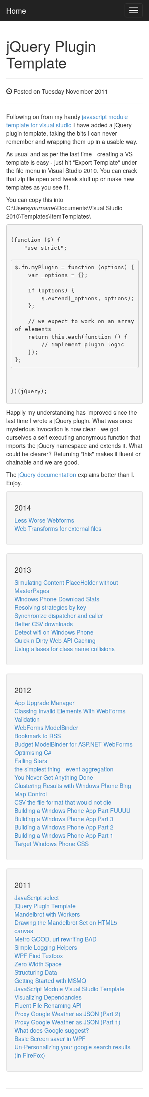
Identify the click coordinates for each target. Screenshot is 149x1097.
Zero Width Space (38, 964)
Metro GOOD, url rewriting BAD (55, 939)
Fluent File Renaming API (48, 1005)
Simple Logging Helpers (45, 947)
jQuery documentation (47, 474)
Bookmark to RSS (37, 736)
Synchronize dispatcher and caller (58, 615)
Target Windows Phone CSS (51, 843)
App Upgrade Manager (44, 702)
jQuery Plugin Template (45, 906)
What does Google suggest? (51, 1030)
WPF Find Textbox (38, 955)
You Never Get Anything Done (53, 777)
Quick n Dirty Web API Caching (55, 640)
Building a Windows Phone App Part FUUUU (72, 810)
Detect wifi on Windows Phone (54, 632)
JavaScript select (36, 897)
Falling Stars (30, 760)
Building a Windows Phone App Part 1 (63, 835)
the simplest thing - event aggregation (63, 769)
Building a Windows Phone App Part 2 (63, 827)
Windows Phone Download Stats (56, 599)
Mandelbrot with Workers (47, 914)
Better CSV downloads (43, 624)
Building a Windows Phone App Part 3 (63, 819)
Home (16, 10)
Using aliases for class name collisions (64, 649)
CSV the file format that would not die (62, 802)
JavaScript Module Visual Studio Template (69, 989)
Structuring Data (35, 972)
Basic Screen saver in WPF (50, 1038)
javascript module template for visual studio (67, 120)
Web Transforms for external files (57, 528)
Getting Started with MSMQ (50, 980)
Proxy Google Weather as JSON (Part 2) (67, 1013)
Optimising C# (32, 752)
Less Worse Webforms (44, 520)
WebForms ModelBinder (46, 727)
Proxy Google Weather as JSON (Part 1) (67, 1022)
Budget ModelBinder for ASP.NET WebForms (73, 744)
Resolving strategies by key (50, 607)
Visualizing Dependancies (48, 997)
